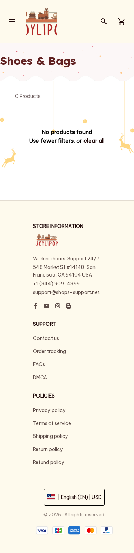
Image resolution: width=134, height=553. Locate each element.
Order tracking (49, 351)
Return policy (48, 449)
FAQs (39, 364)
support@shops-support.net (66, 292)
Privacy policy (49, 410)
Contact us (46, 338)
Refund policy (48, 462)
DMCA (40, 377)
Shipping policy (50, 436)
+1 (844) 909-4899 (56, 284)
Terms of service (52, 423)
